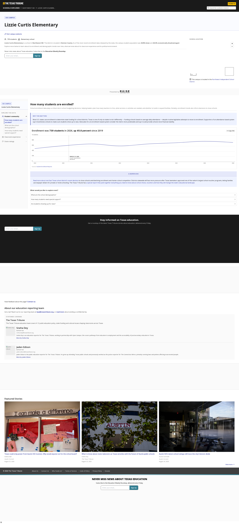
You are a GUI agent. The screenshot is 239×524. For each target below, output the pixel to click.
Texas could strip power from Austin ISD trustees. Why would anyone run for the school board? (40, 454)
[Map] (212, 58)
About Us (35, 471)
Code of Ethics (85, 471)
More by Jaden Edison (23, 357)
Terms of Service (71, 471)
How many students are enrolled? (13, 121)
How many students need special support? (13, 132)
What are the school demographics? (12, 126)
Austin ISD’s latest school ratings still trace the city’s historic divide (184, 454)
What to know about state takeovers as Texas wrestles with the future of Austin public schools (118, 454)
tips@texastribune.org (45, 312)
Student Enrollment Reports (44, 166)
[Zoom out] (232, 46)
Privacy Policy (97, 471)
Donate (232, 4)
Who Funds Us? (57, 471)
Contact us (31, 302)
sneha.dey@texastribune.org (25, 333)
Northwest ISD (28, 8)
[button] (119, 499)
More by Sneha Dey (22, 338)
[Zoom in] (232, 43)
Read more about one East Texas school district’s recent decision (56, 180)
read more (60, 312)
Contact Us (45, 471)
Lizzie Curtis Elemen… (46, 8)
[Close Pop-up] (1, 522)
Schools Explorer (11, 8)
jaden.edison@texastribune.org (25, 352)
